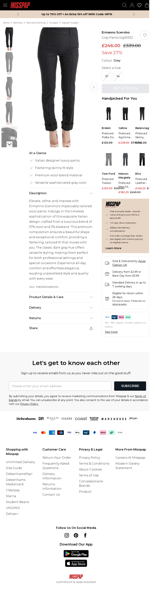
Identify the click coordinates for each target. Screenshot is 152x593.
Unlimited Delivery (20, 461)
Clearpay (13, 489)
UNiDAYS (13, 507)
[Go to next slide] (92, 86)
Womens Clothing (36, 22)
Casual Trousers (70, 22)
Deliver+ (12, 513)
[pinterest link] (74, 534)
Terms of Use (87, 479)
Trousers (53, 22)
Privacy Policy (88, 457)
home (6, 22)
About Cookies (89, 473)
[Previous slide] (16, 14)
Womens (18, 22)
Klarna (11, 495)
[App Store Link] (74, 557)
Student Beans (17, 501)
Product (84, 495)
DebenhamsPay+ (19, 473)
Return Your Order (56, 457)
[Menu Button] (5, 5)
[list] (58, 86)
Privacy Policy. (45, 403)
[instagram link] (65, 534)
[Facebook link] (84, 534)
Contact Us (50, 494)
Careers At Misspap (128, 461)
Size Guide (14, 467)
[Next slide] (132, 14)
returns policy (122, 303)
